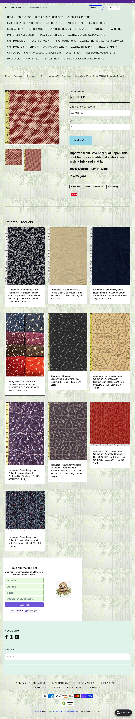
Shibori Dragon (46, 711)
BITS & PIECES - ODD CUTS (49, 17)
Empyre (80, 711)
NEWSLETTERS (52, 59)
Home (7, 76)
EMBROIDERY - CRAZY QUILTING (24, 23)
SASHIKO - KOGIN (41, 41)
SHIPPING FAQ (108, 683)
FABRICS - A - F (52, 23)
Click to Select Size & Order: (82, 107)
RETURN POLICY (86, 683)
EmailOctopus (32, 611)
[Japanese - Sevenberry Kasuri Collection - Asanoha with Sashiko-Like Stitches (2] (110, 342)
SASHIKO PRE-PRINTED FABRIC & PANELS (102, 41)
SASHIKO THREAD (80, 47)
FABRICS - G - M (75, 23)
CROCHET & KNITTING (78, 17)
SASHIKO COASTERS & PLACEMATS (86, 35)
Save (75, 194)
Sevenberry (113, 187)
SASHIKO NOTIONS (66, 41)
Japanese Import (21, 76)
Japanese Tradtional (94, 187)
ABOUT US (21, 683)
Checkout (42, 7)
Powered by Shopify (92, 711)
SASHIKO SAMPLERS (53, 47)
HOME (10, 17)
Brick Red (75, 187)
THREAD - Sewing (105, 47)
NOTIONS (98, 29)
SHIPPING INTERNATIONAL (47, 687)
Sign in (33, 7)
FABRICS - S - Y (15, 29)
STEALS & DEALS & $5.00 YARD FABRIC (84, 59)
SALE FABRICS (73, 53)
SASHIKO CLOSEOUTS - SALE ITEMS (43, 53)
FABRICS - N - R (97, 23)
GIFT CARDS (13, 53)
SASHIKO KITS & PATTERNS (21, 47)
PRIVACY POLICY (75, 687)
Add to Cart (80, 140)
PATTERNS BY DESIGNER (20, 35)
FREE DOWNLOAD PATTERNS (100, 53)
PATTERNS (115, 29)
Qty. (71, 121)
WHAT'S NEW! (32, 59)
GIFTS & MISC (36, 29)
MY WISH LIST (14, 59)
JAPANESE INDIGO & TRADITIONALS (68, 29)
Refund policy (96, 687)
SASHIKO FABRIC (16, 41)
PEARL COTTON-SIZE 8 (52, 35)
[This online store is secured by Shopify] (67, 703)
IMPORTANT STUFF (61, 683)
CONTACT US (24, 17)
